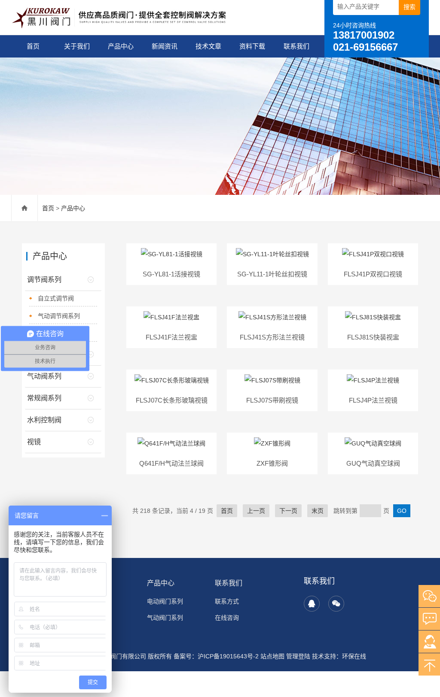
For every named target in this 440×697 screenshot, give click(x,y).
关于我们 (77, 46)
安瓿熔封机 (250, 684)
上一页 (256, 510)
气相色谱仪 (168, 684)
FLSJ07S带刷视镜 (272, 400)
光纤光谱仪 (317, 676)
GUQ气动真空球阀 (373, 463)
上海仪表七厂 (193, 676)
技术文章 (208, 46)
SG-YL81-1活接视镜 (171, 274)
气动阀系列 (44, 376)
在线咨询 (227, 617)
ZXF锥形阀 (272, 463)
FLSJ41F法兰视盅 (171, 337)
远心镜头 (139, 684)
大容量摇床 (281, 684)
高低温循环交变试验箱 (328, 684)
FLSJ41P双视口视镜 (373, 274)
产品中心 (121, 46)
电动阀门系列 (165, 601)
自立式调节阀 (56, 298)
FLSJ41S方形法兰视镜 (272, 337)
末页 (318, 510)
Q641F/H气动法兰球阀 (171, 463)
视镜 (34, 441)
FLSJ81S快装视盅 (373, 337)
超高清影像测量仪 (209, 684)
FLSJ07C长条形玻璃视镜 (172, 400)
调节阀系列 (44, 279)
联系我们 (296, 46)
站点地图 (272, 656)
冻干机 (292, 676)
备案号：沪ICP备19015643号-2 (216, 656)
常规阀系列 (44, 398)
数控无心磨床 (384, 676)
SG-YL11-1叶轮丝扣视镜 (272, 274)
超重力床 (113, 684)
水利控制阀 (44, 420)
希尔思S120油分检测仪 (391, 684)
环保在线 (354, 656)
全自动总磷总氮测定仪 (143, 676)
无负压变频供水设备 (47, 693)
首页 (33, 46)
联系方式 (227, 601)
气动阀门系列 (165, 617)
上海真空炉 (228, 676)
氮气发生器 (349, 676)
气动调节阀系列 (59, 315)
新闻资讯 (164, 46)
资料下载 (252, 46)
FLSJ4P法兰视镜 (373, 400)
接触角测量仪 (263, 676)
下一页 (288, 510)
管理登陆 (298, 656)
